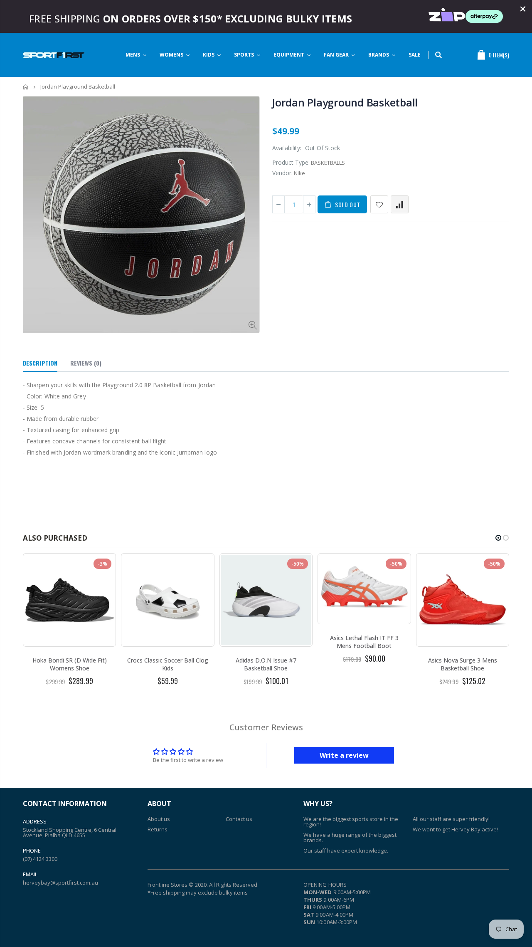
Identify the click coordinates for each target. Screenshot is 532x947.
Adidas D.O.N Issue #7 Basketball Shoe (266, 664)
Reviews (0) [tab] (85, 363)
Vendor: (282, 173)
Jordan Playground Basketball (345, 102)
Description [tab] (40, 363)
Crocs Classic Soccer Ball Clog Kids (167, 664)
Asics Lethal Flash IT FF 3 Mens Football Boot (364, 642)
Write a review (344, 755)
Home (26, 86)
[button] (498, 538)
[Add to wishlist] (379, 204)
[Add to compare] (400, 204)
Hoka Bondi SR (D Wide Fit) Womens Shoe (69, 664)
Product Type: (291, 162)
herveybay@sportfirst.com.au (60, 882)
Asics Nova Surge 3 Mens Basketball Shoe (462, 664)
